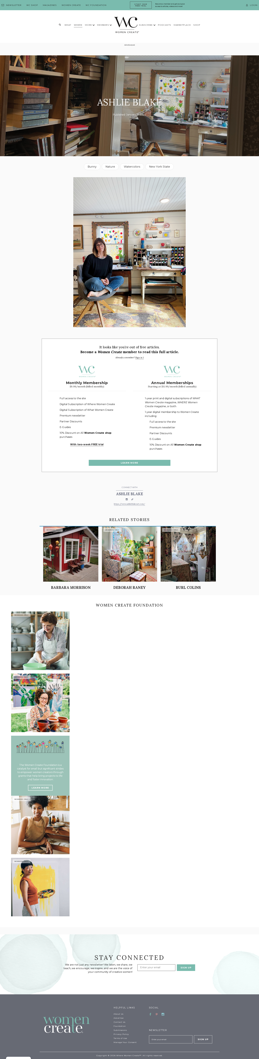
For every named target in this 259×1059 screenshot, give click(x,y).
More (89, 25)
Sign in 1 (139, 357)
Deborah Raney (129, 587)
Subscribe (146, 25)
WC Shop (32, 5)
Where (78, 25)
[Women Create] (76, 1025)
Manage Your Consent (125, 1042)
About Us (119, 1014)
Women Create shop (97, 432)
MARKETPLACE (182, 25)
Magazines (50, 5)
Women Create (71, 5)
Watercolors (132, 166)
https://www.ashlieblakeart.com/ (129, 504)
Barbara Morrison (71, 587)
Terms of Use (120, 1038)
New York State (159, 166)
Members (103, 25)
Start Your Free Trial (140, 5)
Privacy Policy (121, 1034)
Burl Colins (188, 587)
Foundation (120, 1026)
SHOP (196, 25)
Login (254, 5)
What (67, 25)
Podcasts (164, 25)
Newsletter (14, 5)
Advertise (119, 1018)
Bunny (92, 166)
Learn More (129, 462)
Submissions (120, 1030)
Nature (110, 166)
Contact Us (119, 1022)
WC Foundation (96, 5)
